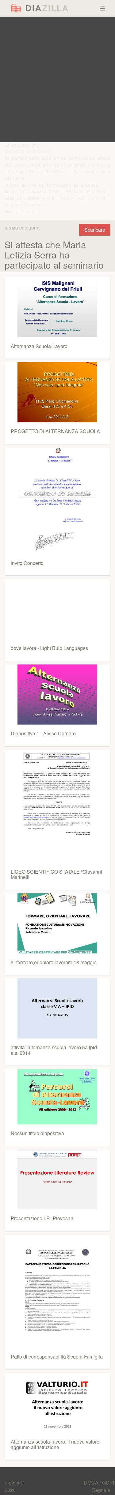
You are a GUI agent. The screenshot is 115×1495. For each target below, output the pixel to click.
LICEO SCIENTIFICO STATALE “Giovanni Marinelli (56, 874)
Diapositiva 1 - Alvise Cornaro (43, 733)
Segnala (101, 1489)
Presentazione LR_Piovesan (42, 1218)
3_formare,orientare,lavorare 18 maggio (54, 962)
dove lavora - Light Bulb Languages (49, 648)
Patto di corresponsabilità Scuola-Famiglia (57, 1356)
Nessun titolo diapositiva (37, 1133)
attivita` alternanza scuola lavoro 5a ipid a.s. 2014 (54, 1050)
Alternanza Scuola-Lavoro (39, 346)
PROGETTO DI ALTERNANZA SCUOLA (55, 431)
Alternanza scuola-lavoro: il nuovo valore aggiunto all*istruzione (55, 1444)
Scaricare (94, 229)
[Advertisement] (57, 79)
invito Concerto (27, 563)
